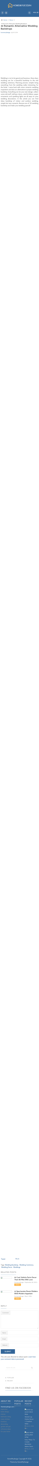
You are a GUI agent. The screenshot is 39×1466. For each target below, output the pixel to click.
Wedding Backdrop (11, 1265)
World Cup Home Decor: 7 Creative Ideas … (29, 1420)
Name (4, 1333)
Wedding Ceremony (26, 1265)
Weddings (16, 1267)
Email (4, 1339)
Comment (5, 1313)
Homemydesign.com (7, 1407)
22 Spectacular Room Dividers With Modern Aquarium (26, 1292)
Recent (10, 1381)
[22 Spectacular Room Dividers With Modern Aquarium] (6, 1294)
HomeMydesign (12, 1459)
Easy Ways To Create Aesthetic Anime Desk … (30, 1443)
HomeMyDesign (23, 1462)
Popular (10, 1378)
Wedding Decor (6, 1267)
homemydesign (5, 32)
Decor (17, 1284)
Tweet (3, 1259)
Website (4, 1345)
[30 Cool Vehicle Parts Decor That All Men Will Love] (6, 1280)
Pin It (17, 1259)
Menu (35, 13)
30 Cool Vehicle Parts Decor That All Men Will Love (25, 1278)
